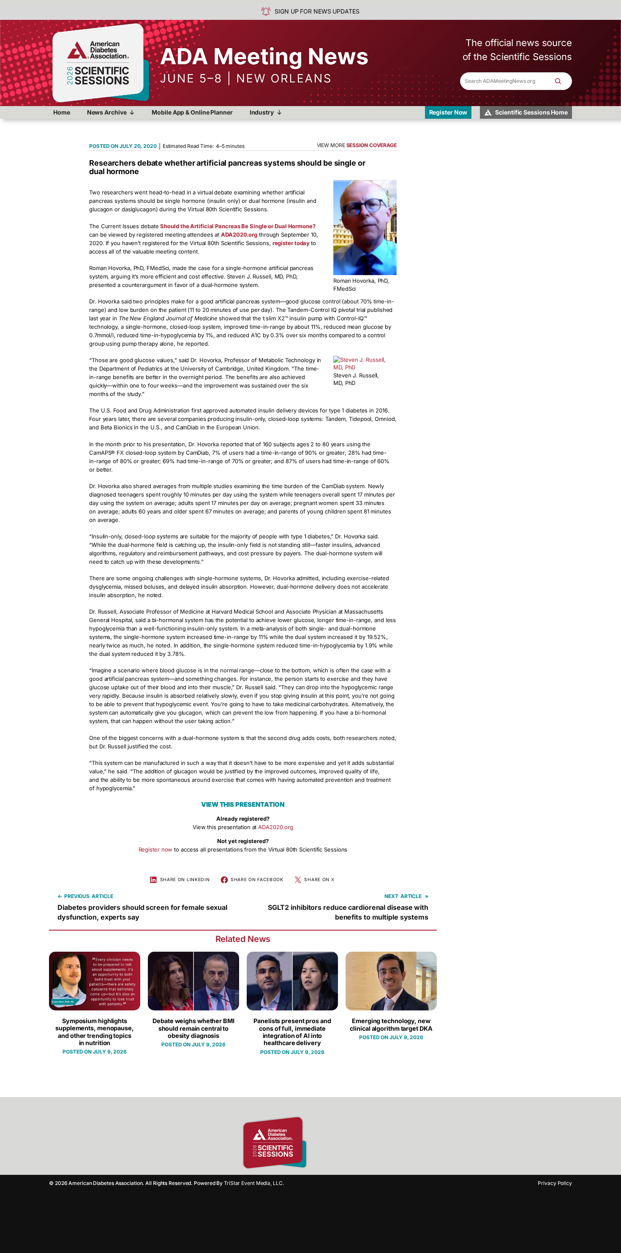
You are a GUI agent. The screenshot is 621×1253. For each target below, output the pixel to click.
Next (391, 896)
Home (61, 112)
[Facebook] (319, 1142)
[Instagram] (333, 1142)
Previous (77, 896)
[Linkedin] (348, 1142)
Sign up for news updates (317, 11)
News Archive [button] (107, 112)
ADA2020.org (275, 827)
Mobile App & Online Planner (192, 112)
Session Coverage (371, 145)
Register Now (448, 112)
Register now (156, 849)
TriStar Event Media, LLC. (254, 1183)
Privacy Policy (555, 1183)
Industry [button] (262, 112)
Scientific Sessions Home (531, 112)
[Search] (562, 81)
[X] (363, 1142)
